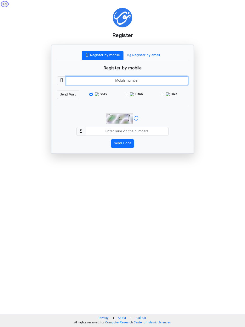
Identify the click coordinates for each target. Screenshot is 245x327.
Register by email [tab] (145, 55)
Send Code (122, 143)
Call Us (141, 318)
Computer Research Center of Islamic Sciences (138, 322)
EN (5, 4)
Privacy (103, 318)
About (122, 318)
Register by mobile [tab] (104, 55)
